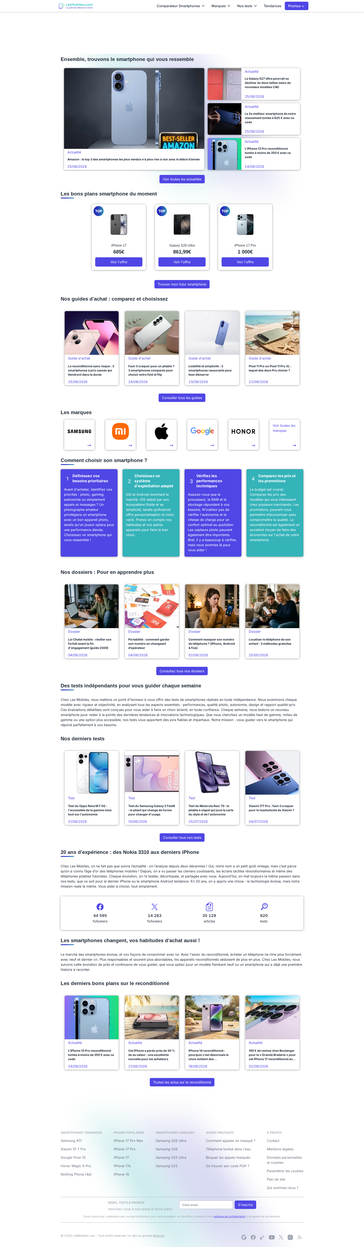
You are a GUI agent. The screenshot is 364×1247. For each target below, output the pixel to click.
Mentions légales (280, 1149)
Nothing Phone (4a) (76, 1174)
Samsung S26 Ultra (171, 1141)
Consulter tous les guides (182, 398)
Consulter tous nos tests (182, 837)
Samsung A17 (71, 1141)
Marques (218, 6)
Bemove (158, 1235)
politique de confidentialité (229, 1216)
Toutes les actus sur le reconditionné (182, 1082)
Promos (294, 6)
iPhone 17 (121, 1157)
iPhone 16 (121, 1174)
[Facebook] (253, 1237)
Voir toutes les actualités (182, 179)
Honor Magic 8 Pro (76, 1166)
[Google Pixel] (202, 435)
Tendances (272, 6)
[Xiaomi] (120, 435)
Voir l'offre (118, 262)
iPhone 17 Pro (124, 1149)
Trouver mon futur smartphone (182, 284)
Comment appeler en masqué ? (230, 1141)
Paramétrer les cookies (285, 1171)
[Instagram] (290, 1237)
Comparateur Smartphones (178, 6)
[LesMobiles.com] (76, 6)
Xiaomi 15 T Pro (73, 1149)
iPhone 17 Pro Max (128, 1141)
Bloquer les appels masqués (228, 1157)
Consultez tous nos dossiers (182, 671)
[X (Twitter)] (281, 1237)
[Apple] (161, 435)
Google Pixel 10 (73, 1157)
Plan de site (276, 1179)
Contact (273, 1141)
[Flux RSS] (299, 1237)
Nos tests (244, 6)
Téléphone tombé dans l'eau (228, 1149)
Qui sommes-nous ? (282, 1188)
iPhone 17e (122, 1166)
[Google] (244, 1237)
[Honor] (243, 435)
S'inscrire (245, 1205)
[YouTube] (272, 1237)
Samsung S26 (167, 1149)
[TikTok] (262, 1237)
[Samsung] (79, 435)
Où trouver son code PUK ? (227, 1166)
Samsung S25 (167, 1166)
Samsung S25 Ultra (171, 1157)
